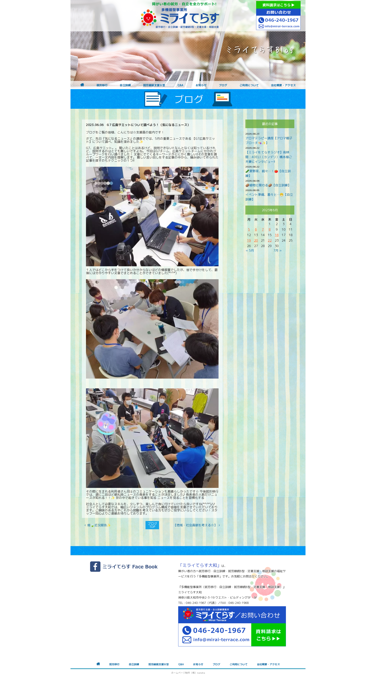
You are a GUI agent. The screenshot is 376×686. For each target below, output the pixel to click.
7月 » (277, 250)
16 (277, 235)
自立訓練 (125, 85)
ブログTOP (152, 525)
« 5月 (250, 250)
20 (256, 240)
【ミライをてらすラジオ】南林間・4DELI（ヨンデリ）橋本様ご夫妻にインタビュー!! (268, 157)
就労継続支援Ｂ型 (154, 85)
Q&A (180, 85)
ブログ (223, 85)
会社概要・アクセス (283, 85)
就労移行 (102, 85)
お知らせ (201, 85)
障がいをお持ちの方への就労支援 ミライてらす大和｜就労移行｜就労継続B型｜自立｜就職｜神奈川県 (180, 15)
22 (270, 240)
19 (249, 240)
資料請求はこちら (277, 5)
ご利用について (249, 85)
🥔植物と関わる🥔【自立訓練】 (268, 185)
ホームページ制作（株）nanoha (188, 672)
